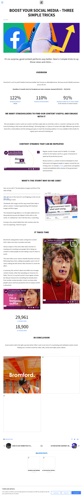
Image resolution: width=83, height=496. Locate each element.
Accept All (76, 493)
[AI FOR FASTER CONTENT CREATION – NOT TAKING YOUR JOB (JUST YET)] (49, 463)
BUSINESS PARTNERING (34, 470)
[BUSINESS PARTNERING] (34, 463)
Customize (56, 493)
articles (61, 166)
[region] (41, 491)
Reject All (66, 493)
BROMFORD (9, 439)
